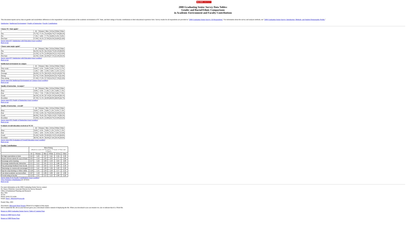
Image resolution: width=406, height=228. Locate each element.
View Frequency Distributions (11, 180)
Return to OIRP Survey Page (10, 215)
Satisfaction (5, 23)
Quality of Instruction (34, 23)
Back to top (5, 43)
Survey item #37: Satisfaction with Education (21, 41)
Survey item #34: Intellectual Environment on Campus (24, 80)
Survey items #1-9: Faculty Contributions (20, 178)
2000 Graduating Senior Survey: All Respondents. (206, 19)
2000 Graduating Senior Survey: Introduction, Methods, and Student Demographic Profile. (294, 19)
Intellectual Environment (18, 23)
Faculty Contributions (50, 23)
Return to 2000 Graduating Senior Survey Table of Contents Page (23, 211)
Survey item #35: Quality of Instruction (19, 100)
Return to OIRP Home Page (10, 218)
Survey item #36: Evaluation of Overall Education (23, 140)
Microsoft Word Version (18, 206)
